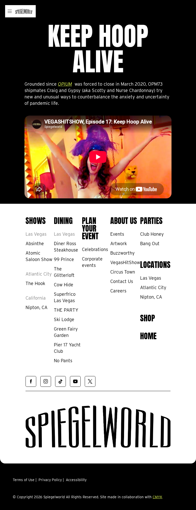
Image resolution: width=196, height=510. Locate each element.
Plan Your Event (90, 227)
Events (117, 234)
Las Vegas (36, 234)
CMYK (157, 497)
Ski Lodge (64, 319)
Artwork (118, 243)
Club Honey (152, 234)
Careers (118, 290)
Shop (147, 317)
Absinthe (35, 243)
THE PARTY (66, 310)
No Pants (63, 360)
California (36, 298)
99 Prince (64, 259)
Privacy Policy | (51, 480)
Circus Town (122, 272)
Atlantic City (39, 274)
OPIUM (65, 84)
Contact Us (121, 281)
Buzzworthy (122, 253)
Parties (151, 220)
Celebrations (95, 249)
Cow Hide (63, 284)
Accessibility (76, 480)
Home (148, 335)
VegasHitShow (125, 262)
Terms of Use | (24, 480)
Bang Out (150, 243)
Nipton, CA (36, 307)
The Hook (35, 283)
